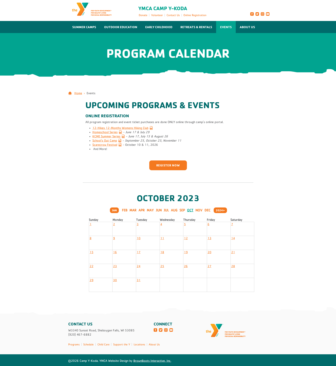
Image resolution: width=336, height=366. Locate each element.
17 (139, 252)
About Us (247, 27)
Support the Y (121, 344)
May (150, 210)
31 (139, 280)
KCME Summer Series (106, 136)
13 (209, 238)
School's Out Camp (104, 140)
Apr (142, 210)
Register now (168, 165)
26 (186, 266)
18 (162, 252)
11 (162, 238)
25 (162, 266)
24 (138, 266)
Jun (159, 210)
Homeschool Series (105, 132)
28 (233, 266)
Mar (133, 210)
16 (115, 252)
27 (209, 266)
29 (91, 280)
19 (186, 252)
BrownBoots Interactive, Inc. (152, 361)
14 (233, 238)
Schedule (88, 344)
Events (226, 27)
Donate (143, 15)
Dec (208, 210)
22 (91, 266)
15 (91, 252)
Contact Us (173, 15)
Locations (139, 344)
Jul (166, 210)
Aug (174, 210)
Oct (190, 210)
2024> (220, 210)
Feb (124, 210)
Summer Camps (84, 27)
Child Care (103, 344)
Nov (198, 210)
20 (209, 252)
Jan (114, 210)
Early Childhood (158, 27)
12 (186, 238)
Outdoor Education (120, 27)
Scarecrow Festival (104, 144)
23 (115, 266)
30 (115, 280)
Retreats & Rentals (196, 27)
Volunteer (157, 15)
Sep (182, 210)
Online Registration (194, 15)
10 (139, 238)
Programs (74, 344)
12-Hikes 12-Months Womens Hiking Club (120, 128)
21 (233, 252)
